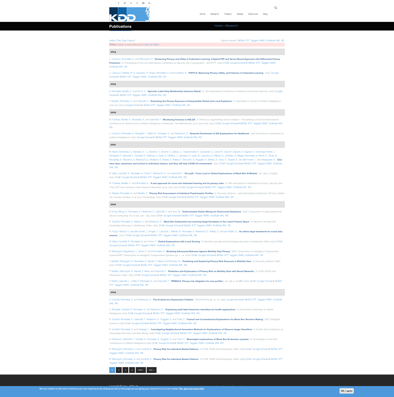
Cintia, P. (135, 281)
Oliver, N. (272, 155)
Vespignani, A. (268, 159)
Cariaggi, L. (143, 329)
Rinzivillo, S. (189, 159)
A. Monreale (115, 91)
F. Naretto (114, 101)
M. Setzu (113, 173)
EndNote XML (273, 40)
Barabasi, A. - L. (140, 152)
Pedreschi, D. (181, 133)
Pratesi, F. (177, 159)
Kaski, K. (163, 155)
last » (151, 370)
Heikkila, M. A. (128, 73)
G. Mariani (114, 193)
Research (215, 14)
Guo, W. (177, 211)
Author (112, 40)
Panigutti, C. (141, 133)
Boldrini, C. (154, 152)
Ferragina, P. (115, 155)
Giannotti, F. (143, 101)
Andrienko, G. (125, 152)
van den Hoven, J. (247, 159)
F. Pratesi (113, 281)
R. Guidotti (114, 221)
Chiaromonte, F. (191, 152)
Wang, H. (122, 211)
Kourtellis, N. (180, 73)
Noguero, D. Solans (146, 73)
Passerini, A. (129, 159)
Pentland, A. (155, 159)
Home (202, 14)
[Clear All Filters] (151, 44)
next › (141, 370)
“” (226, 73)
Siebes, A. (212, 159)
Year (130, 40)
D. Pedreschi (115, 339)
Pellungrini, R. (146, 59)
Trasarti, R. (233, 159)
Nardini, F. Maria (155, 261)
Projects (228, 14)
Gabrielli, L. (124, 281)
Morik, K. (263, 155)
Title (119, 40)
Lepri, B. (196, 155)
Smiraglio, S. (164, 133)
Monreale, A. (128, 59)
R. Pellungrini (115, 251)
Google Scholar (238, 63)
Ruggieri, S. (201, 159)
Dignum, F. (238, 152)
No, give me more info (191, 388)
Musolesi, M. (174, 261)
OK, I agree (346, 391)
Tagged (254, 40)
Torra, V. (223, 159)
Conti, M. (218, 152)
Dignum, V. (249, 152)
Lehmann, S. (185, 155)
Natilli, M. (152, 133)
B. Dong (113, 211)
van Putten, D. (230, 231)
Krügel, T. (153, 231)
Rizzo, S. (141, 91)
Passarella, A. (115, 159)
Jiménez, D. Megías (234, 155)
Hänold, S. (124, 231)
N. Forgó (113, 231)
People (240, 14)
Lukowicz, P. (207, 155)
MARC (262, 40)
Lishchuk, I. (164, 231)
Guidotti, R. (140, 155)
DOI (226, 63)
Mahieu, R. (176, 231)
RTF (247, 40)
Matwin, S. (219, 155)
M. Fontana (114, 119)
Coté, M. (228, 152)
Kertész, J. (173, 155)
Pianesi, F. (167, 159)
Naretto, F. (127, 91)
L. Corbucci (115, 59)
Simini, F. (143, 251)
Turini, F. (148, 173)
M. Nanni (113, 152)
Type (124, 40)
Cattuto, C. (177, 152)
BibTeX (241, 40)
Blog (265, 14)
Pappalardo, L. (130, 251)
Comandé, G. (206, 152)
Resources (253, 14)
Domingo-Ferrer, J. (265, 152)
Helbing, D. (152, 155)
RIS (282, 40)
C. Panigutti (114, 309)
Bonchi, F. (166, 152)
